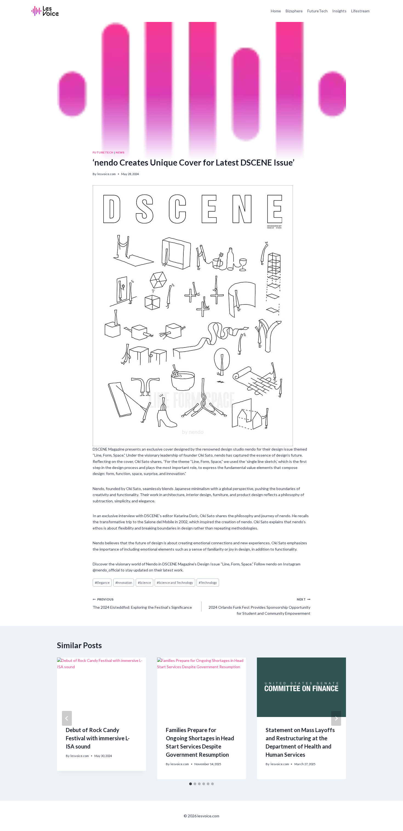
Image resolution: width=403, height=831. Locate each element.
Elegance (102, 582)
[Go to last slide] (67, 718)
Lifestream (360, 10)
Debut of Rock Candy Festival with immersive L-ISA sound (98, 738)
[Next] (336, 718)
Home (276, 10)
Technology (208, 582)
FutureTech (317, 10)
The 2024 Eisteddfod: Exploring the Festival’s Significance (142, 603)
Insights (339, 10)
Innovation (123, 582)
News (120, 152)
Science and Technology (175, 582)
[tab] (190, 783)
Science (144, 582)
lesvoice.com (106, 174)
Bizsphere (294, 10)
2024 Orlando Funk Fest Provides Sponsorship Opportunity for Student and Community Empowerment (259, 606)
